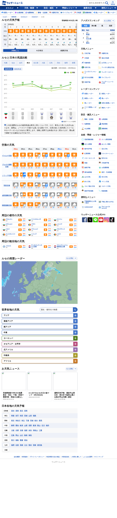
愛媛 (21, 440)
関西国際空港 (7, 205)
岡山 (17, 435)
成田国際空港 (7, 195)
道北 (21, 411)
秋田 (21, 415)
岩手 (17, 415)
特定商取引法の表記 (53, 457)
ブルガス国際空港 (7, 166)
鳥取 (30, 435)
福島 (34, 415)
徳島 (17, 440)
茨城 (31, 420)
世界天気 (14, 16)
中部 (5, 425)
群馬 (40, 420)
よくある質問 (87, 457)
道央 (12, 411)
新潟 (34, 425)
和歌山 (35, 430)
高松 (58, 63)
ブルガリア (35, 16)
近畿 (5, 430)
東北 (5, 416)
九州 (5, 445)
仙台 (13, 63)
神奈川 (18, 420)
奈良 (30, 430)
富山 (38, 425)
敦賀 (88, 34)
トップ (5, 16)
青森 (12, 415)
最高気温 (8, 69)
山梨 (25, 425)
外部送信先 (65, 457)
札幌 (5, 63)
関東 (5, 420)
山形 (30, 415)
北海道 (6, 411)
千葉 (27, 420)
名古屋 (35, 63)
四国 (5, 440)
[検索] (107, 3)
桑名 (88, 43)
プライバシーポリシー (37, 457)
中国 (5, 435)
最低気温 (17, 69)
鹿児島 (39, 445)
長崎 (21, 445)
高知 (25, 440)
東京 (28, 63)
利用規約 (25, 457)
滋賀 (25, 430)
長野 (30, 425)
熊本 (30, 445)
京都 (21, 430)
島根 (25, 435)
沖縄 (5, 450)
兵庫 (17, 430)
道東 (25, 411)
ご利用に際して (76, 457)
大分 (25, 445)
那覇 (73, 63)
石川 (43, 425)
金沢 (20, 63)
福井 (47, 425)
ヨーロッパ (24, 16)
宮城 (25, 415)
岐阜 (21, 425)
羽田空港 (7, 185)
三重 (40, 430)
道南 (17, 411)
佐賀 (17, 445)
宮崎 (34, 445)
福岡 (66, 63)
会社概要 (17, 457)
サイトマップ (98, 457)
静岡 (12, 425)
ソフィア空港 (7, 175)
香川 (12, 440)
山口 (21, 435)
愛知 (17, 425)
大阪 (43, 63)
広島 (51, 63)
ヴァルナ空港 (7, 156)
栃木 (36, 420)
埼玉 (23, 420)
